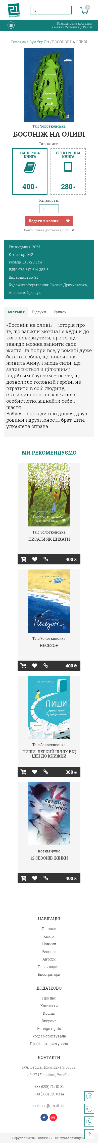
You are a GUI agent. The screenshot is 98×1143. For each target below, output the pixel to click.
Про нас (49, 998)
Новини (49, 944)
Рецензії (49, 951)
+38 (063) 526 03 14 (49, 1094)
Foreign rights (49, 1028)
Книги (49, 936)
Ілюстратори (49, 974)
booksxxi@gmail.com (49, 1105)
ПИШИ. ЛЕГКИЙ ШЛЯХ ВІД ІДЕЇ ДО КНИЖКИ (49, 754)
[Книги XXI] (13, 10)
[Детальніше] (46, 559)
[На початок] (89, 1134)
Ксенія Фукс (49, 851)
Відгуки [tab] (39, 312)
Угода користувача (49, 1036)
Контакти (49, 1005)
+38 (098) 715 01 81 (49, 1086)
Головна (49, 928)
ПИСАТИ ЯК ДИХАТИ (49, 539)
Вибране (49, 1020)
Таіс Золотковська (49, 126)
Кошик (49, 1013)
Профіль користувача (49, 1043)
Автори (49, 959)
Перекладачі (49, 966)
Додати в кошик (44, 220)
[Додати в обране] (67, 221)
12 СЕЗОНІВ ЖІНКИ (49, 858)
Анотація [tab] (16, 312)
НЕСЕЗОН (49, 645)
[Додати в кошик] (23, 559)
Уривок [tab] (60, 312)
